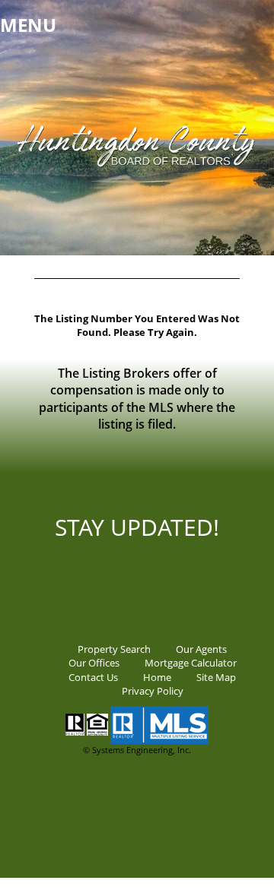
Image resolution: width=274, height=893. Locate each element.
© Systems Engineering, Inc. (137, 749)
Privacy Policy (152, 691)
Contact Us (93, 677)
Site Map (216, 677)
